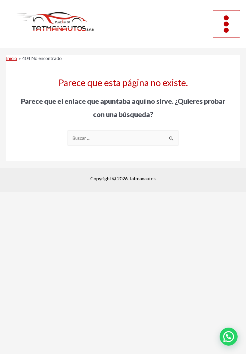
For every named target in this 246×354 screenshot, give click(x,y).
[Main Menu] (226, 24)
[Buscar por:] (123, 138)
